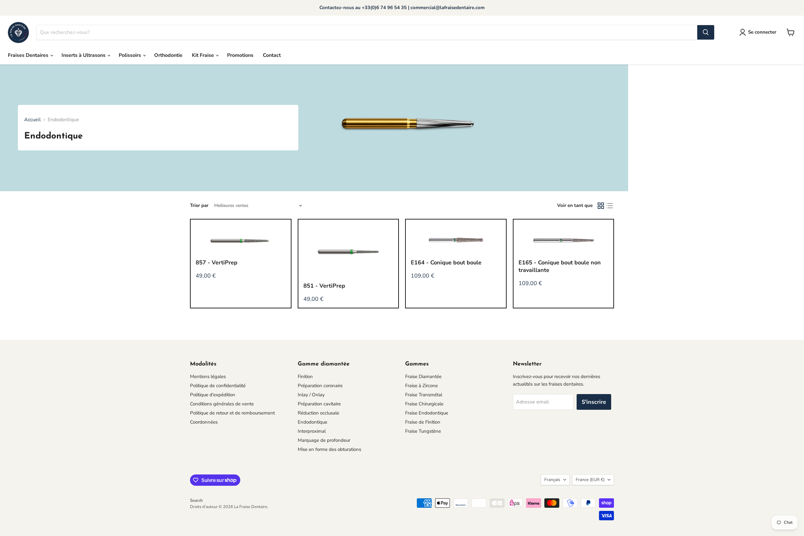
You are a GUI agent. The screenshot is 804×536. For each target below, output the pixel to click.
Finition (305, 376)
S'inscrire (594, 402)
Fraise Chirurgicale (424, 404)
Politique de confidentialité (218, 385)
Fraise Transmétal (423, 395)
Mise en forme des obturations (329, 449)
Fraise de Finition (422, 422)
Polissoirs (130, 55)
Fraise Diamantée (423, 376)
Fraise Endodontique (426, 413)
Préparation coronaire (320, 385)
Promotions (240, 55)
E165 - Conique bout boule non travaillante (560, 266)
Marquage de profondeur (324, 440)
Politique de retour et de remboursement (232, 413)
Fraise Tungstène (423, 431)
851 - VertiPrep (324, 286)
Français (552, 480)
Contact (272, 55)
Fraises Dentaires (29, 55)
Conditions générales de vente (222, 404)
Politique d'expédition (212, 395)
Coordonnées (204, 422)
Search (196, 500)
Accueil (32, 119)
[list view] (609, 205)
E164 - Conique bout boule (446, 262)
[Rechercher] (705, 32)
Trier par (199, 205)
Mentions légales (208, 376)
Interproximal (312, 431)
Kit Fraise (203, 55)
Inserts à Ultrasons (84, 55)
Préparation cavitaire (319, 404)
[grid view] (600, 205)
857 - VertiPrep (216, 262)
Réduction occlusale (318, 413)
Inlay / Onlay (311, 395)
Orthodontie (168, 55)
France (590, 480)
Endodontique (312, 422)
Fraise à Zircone (421, 385)
